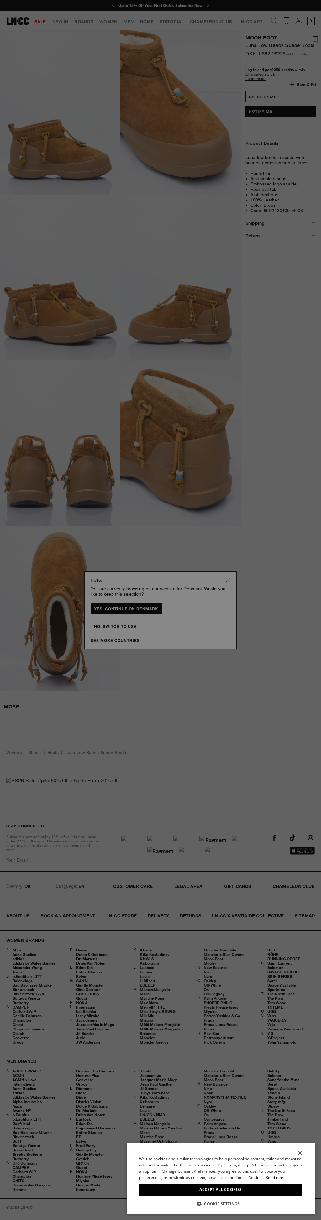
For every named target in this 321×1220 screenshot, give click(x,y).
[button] (220, 1203)
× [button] (299, 1153)
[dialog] (221, 1178)
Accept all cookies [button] (220, 1189)
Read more (276, 1177)
